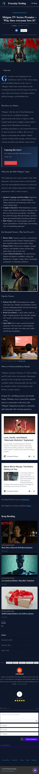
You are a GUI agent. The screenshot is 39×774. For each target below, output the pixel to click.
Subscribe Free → (10, 163)
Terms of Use (15, 760)
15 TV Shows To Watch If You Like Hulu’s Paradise (18, 643)
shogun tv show (30, 662)
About (27, 760)
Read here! (25, 499)
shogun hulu (22, 662)
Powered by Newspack (8, 771)
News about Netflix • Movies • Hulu (12, 648)
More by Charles (22, 684)
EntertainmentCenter (19, 12)
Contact (22, 760)
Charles (14, 25)
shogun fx (16, 662)
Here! (29, 505)
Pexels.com (22, 361)
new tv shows (9, 662)
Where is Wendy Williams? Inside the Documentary (18, 638)
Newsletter (34, 760)
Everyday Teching (17, 3)
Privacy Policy (6, 760)
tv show (36, 662)
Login (37, 708)
